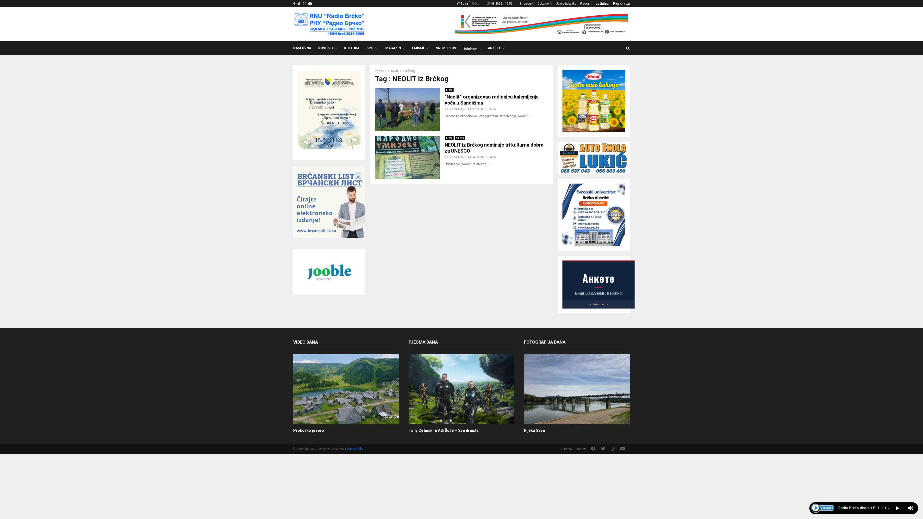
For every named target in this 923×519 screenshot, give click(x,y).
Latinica (602, 4)
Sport (372, 48)
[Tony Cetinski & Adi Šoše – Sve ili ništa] (461, 389)
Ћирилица (621, 4)
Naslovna (302, 48)
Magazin (393, 48)
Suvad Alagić (457, 109)
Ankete (494, 48)
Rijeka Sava (534, 430)
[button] (897, 508)
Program (586, 3)
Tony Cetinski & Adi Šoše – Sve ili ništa (444, 430)
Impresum (527, 3)
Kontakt (581, 449)
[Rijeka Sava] (577, 389)
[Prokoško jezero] (346, 389)
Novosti (325, 48)
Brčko (449, 89)
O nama (566, 449)
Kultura (351, 48)
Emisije (418, 48)
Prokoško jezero (308, 430)
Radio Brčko (355, 449)
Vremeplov (446, 48)
